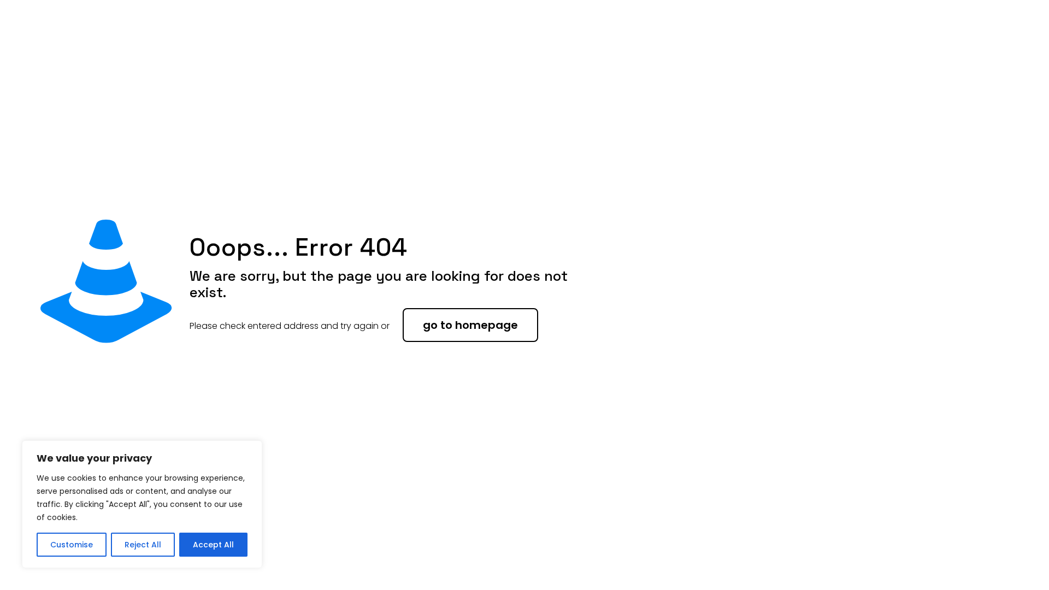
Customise (71, 544)
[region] (142, 504)
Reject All (143, 544)
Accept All (213, 544)
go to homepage (470, 325)
